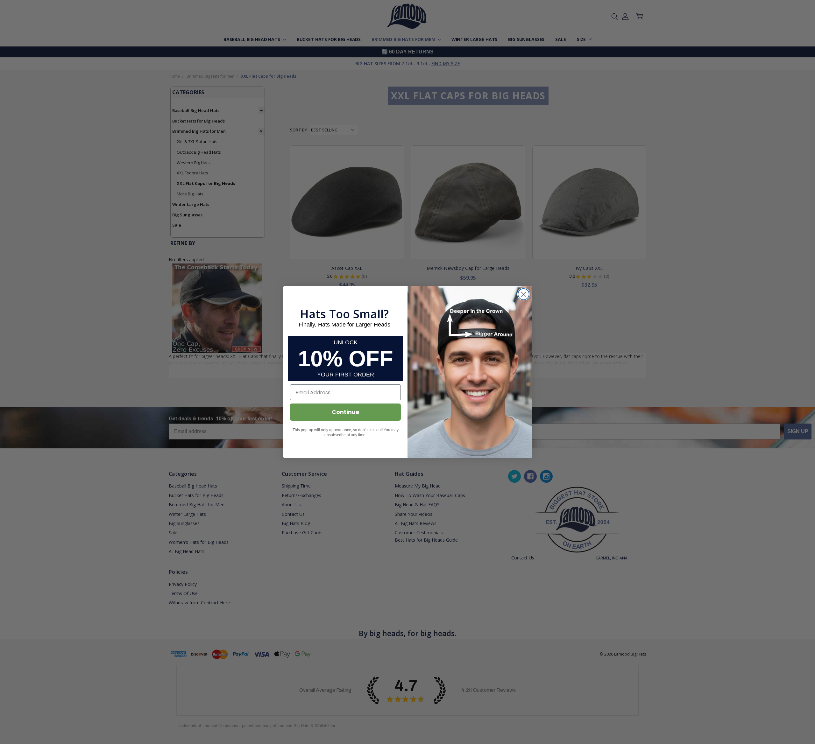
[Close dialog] (523, 294)
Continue (345, 412)
